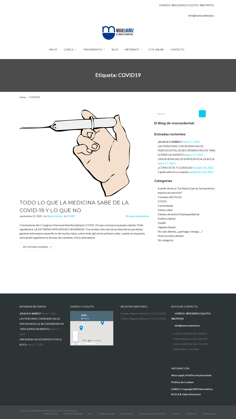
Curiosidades (165, 205)
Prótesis (176, 413)
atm (90, 413)
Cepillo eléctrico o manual (173, 172)
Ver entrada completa (35, 246)
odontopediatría (72, 413)
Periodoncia (51, 413)
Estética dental (166, 218)
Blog (115, 49)
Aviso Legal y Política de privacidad (191, 375)
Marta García (54, 216)
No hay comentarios (137, 216)
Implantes (191, 413)
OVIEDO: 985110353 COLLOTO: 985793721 (186, 5)
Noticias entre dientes (171, 235)
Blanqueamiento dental (152, 413)
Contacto (177, 49)
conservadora (106, 413)
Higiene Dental (167, 227)
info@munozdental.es (201, 15)
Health (162, 222)
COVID (71, 216)
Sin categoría (165, 240)
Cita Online (156, 49)
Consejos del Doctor (170, 197)
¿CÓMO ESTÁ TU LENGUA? (175, 167)
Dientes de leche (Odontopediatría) (178, 214)
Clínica (69, 49)
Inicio (53, 49)
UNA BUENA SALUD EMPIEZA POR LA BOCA (186, 159)
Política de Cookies (182, 382)
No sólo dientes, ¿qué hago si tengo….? (180, 231)
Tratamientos (92, 49)
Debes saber (165, 209)
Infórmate (132, 49)
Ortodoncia (126, 413)
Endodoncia (209, 413)
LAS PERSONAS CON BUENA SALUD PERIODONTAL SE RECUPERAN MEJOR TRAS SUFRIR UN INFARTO (186, 150)
